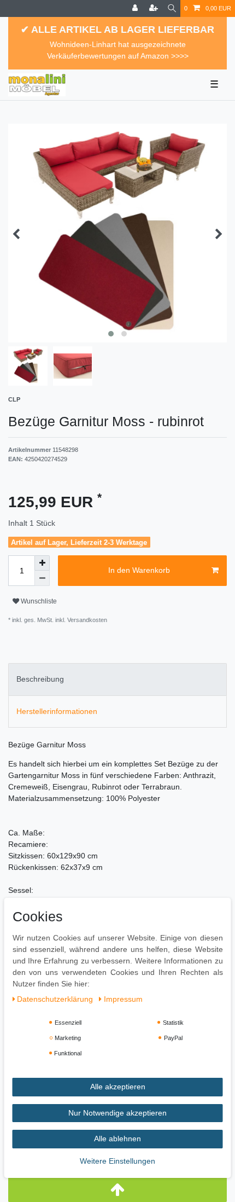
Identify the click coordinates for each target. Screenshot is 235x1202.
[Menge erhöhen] (42, 563)
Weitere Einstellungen (117, 1161)
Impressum (123, 999)
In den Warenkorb (139, 570)
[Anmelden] (136, 8)
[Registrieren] (154, 8)
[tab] (117, 679)
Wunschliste (38, 601)
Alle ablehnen (117, 1138)
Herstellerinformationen (56, 711)
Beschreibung (40, 679)
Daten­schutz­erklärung (56, 999)
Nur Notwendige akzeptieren (117, 1112)
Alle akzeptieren (117, 1086)
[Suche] (171, 8)
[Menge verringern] (42, 578)
